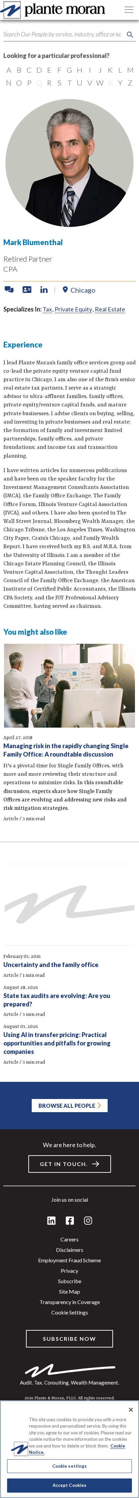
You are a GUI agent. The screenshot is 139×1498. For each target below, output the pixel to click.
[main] (69, 749)
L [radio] (120, 69)
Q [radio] (39, 82)
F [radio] (59, 69)
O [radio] (19, 82)
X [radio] (110, 82)
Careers (69, 1239)
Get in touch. (64, 1164)
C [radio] (29, 69)
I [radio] (90, 69)
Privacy (69, 1270)
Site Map (69, 1291)
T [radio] (69, 82)
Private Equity (73, 309)
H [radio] (79, 69)
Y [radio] (120, 82)
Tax (47, 309)
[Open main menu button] (129, 10)
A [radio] (8, 69)
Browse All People (66, 1105)
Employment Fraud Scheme (69, 1260)
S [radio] (59, 82)
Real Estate (110, 309)
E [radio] (49, 69)
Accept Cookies (70, 1485)
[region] (69, 1449)
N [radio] (8, 82)
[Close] (130, 1409)
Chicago (83, 290)
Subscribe (69, 1281)
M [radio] (130, 69)
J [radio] (100, 69)
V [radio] (89, 82)
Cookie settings (69, 1312)
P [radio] (29, 82)
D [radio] (39, 69)
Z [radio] (130, 82)
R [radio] (49, 82)
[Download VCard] (27, 290)
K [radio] (110, 69)
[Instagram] (88, 1221)
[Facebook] (70, 1221)
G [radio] (69, 69)
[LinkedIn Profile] (44, 290)
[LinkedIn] (51, 1221)
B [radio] (19, 69)
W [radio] (100, 82)
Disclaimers (69, 1249)
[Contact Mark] (9, 290)
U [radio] (79, 82)
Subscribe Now (69, 1338)
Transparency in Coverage (69, 1302)
